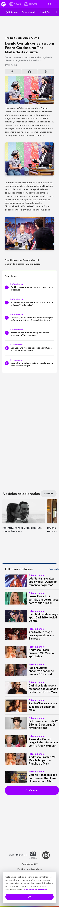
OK (29, 896)
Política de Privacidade (35, 889)
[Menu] (56, 4)
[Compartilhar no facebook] (29, 71)
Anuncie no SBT (29, 864)
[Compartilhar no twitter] (46, 71)
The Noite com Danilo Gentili (22, 37)
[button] (23, 519)
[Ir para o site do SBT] (46, 855)
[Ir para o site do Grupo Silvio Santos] (24, 855)
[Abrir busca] (50, 4)
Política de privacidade (29, 869)
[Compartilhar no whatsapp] (13, 71)
